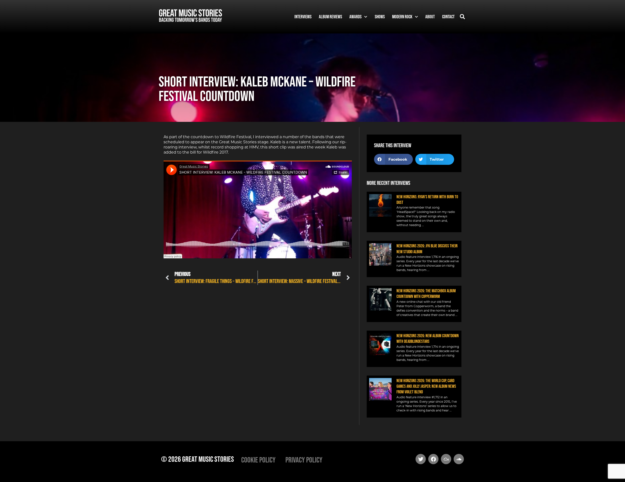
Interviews (303, 16)
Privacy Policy (304, 459)
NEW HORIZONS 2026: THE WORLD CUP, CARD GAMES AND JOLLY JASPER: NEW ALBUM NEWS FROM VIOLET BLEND (426, 386)
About (430, 16)
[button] (462, 17)
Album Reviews (330, 16)
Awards (355, 16)
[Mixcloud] (446, 459)
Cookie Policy (258, 459)
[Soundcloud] (459, 459)
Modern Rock (402, 16)
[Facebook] (433, 459)
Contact (448, 16)
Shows (380, 16)
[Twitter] (421, 459)
